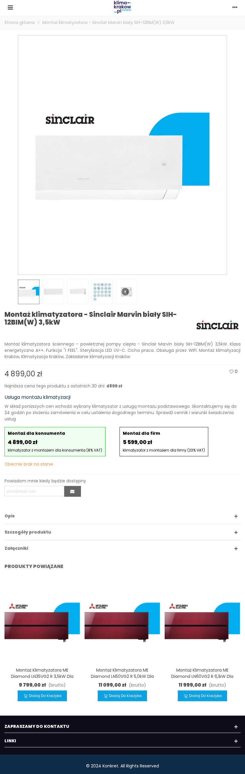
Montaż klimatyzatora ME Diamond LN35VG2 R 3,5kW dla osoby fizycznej (42, 676)
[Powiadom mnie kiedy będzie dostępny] (72, 491)
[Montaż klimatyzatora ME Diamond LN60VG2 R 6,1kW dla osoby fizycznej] (202, 621)
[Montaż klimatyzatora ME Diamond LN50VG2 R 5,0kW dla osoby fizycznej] (122, 621)
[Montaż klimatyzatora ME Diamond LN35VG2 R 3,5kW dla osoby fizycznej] (42, 621)
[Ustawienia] (235, 7)
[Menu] (10, 7)
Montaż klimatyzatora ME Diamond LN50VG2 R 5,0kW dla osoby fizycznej (122, 676)
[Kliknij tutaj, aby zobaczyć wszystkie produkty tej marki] (218, 325)
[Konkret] (122, 7)
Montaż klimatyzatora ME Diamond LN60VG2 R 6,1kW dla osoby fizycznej (202, 676)
